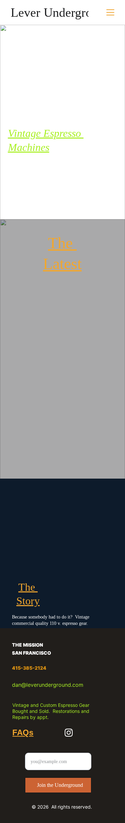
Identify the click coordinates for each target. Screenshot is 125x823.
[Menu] (110, 12)
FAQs (22, 732)
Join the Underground (60, 785)
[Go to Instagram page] (69, 733)
